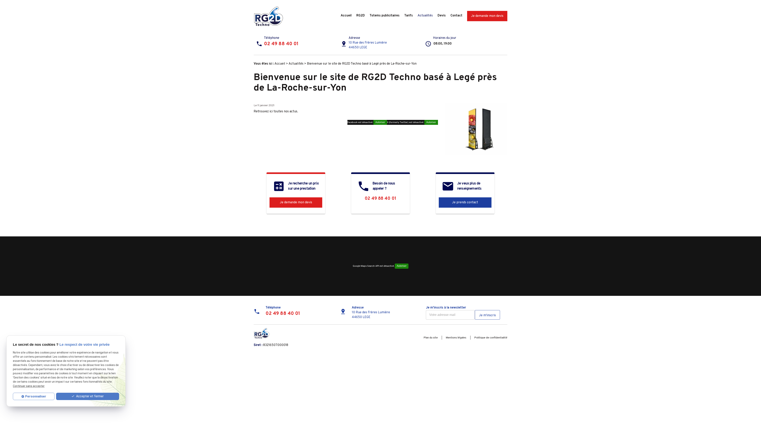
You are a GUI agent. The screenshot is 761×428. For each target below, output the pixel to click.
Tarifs (408, 16)
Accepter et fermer (89, 396)
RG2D (360, 16)
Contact (456, 16)
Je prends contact (465, 202)
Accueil (346, 16)
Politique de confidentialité (490, 337)
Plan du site (431, 337)
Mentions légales (456, 337)
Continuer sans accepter (29, 386)
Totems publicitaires (385, 16)
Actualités (425, 16)
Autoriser (431, 122)
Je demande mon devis (487, 16)
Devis (442, 16)
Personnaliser (35, 396)
